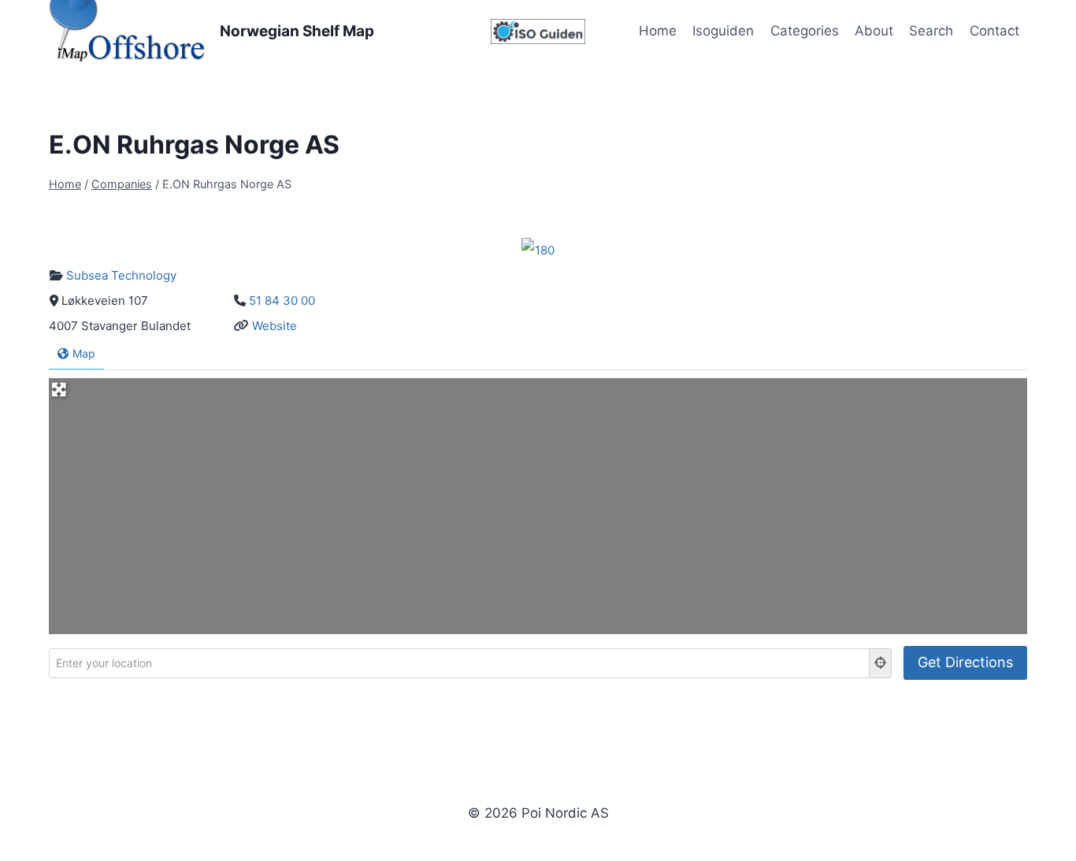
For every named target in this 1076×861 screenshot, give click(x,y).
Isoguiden (723, 31)
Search (931, 31)
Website (274, 325)
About (874, 31)
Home (658, 31)
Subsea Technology (121, 275)
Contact (994, 31)
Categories (804, 31)
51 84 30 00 (282, 300)
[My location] (881, 663)
